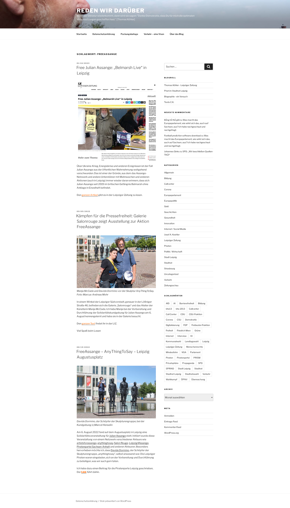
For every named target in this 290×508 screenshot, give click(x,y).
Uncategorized (171, 274)
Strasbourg (169, 268)
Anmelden (169, 415)
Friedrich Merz (184, 330)
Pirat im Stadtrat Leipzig (175, 90)
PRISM (196, 357)
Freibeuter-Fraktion (201, 325)
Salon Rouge (121, 443)
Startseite (81, 34)
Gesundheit (169, 217)
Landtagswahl (191, 341)
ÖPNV (184, 379)
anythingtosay (105, 443)
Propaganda (188, 363)
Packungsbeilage (129, 34)
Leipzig (205, 341)
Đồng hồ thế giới (172, 120)
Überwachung (198, 379)
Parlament (195, 352)
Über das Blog (177, 34)
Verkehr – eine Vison (154, 34)
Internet (170, 336)
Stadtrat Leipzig (173, 374)
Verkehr (168, 280)
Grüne (197, 330)
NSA (184, 352)
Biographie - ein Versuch (176, 96)
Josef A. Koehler (172, 234)
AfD (167, 303)
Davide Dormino (120, 450)
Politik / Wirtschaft (173, 251)
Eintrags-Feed (171, 421)
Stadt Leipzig (170, 257)
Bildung (167, 178)
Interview (182, 336)
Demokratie (191, 319)
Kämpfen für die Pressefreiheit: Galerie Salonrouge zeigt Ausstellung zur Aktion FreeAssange (112, 221)
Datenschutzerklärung (103, 34)
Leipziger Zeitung (172, 240)
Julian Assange (117, 435)
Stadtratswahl (192, 374)
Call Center (171, 314)
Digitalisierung (172, 325)
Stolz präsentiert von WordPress (115, 501)
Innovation (169, 223)
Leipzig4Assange (138, 443)
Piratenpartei (183, 357)
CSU (179, 319)
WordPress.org (171, 433)
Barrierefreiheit (186, 303)
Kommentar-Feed (172, 427)
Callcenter (169, 184)
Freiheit (169, 330)
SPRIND (170, 368)
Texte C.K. (169, 102)
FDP (185, 325)
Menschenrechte (194, 347)
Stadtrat (168, 262)
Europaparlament (172, 195)
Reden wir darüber (111, 10)
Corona (167, 189)
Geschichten (170, 212)
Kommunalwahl (173, 341)
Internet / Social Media (175, 229)
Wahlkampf (171, 379)
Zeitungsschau (171, 285)
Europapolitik (170, 200)
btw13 (169, 308)
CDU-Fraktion (195, 314)
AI (174, 303)
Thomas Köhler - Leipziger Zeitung (180, 85)
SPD (200, 363)
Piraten (167, 246)
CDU (182, 314)
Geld (166, 206)
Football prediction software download (182, 135)
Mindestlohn (172, 352)
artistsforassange (87, 443)
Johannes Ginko (171, 151)
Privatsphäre (172, 363)
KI (191, 336)
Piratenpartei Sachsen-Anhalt (93, 446)
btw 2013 (180, 308)
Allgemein (169, 172)
